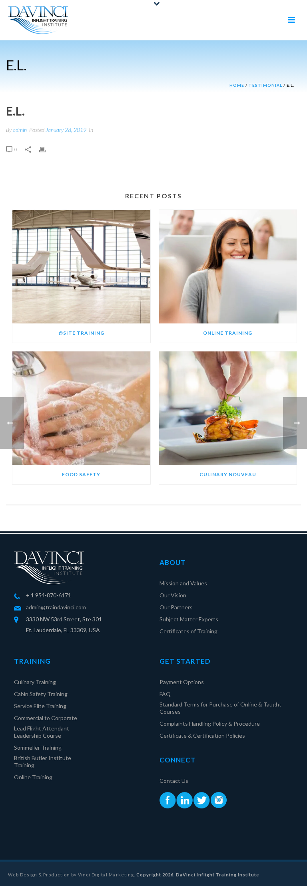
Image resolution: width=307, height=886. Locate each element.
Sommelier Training (38, 747)
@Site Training (81, 333)
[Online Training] (228, 266)
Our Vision (172, 595)
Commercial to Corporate (45, 717)
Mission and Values (183, 583)
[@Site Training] (81, 266)
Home (236, 85)
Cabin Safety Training (41, 693)
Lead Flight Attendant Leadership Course (41, 732)
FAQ (165, 693)
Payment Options (181, 681)
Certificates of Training (188, 631)
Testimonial (265, 85)
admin (20, 129)
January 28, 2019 (66, 129)
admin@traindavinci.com (56, 607)
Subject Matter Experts (188, 619)
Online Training (227, 333)
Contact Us (173, 780)
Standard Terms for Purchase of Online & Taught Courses (220, 708)
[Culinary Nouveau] (228, 408)
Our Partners (176, 607)
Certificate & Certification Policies (202, 735)
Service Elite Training (40, 705)
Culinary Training (35, 681)
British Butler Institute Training (42, 761)
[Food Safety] (81, 408)
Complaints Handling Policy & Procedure (209, 723)
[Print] (46, 149)
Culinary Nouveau (227, 474)
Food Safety (81, 474)
